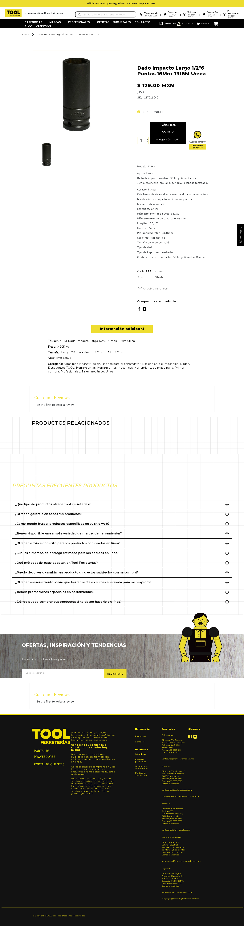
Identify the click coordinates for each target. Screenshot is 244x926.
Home (25, 34)
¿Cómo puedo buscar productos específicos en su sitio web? (62, 523)
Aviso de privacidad (140, 760)
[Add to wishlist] (140, 288)
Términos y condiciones (141, 767)
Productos (140, 736)
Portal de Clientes (49, 764)
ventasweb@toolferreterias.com (173, 790)
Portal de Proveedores (45, 754)
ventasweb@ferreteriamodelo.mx (173, 759)
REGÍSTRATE (115, 673)
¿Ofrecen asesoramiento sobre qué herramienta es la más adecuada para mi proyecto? (83, 582)
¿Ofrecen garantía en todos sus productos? (48, 514)
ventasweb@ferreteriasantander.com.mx (173, 861)
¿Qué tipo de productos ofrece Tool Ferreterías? (53, 504)
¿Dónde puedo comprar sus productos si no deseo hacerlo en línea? (68, 601)
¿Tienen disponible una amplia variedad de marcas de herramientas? (68, 533)
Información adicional (122, 329)
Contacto (140, 742)
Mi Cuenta (187, 23)
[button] (35, 22)
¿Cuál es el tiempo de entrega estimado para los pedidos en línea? (67, 553)
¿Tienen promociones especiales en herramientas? (54, 592)
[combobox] (105, 14)
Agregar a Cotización (167, 139)
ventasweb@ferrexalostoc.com (173, 830)
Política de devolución (141, 774)
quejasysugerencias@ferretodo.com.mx (173, 796)
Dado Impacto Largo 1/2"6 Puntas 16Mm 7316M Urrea (68, 34)
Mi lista (205, 23)
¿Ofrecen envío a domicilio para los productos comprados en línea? (67, 543)
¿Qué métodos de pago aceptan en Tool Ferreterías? (56, 562)
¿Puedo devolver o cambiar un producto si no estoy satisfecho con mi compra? (76, 572)
